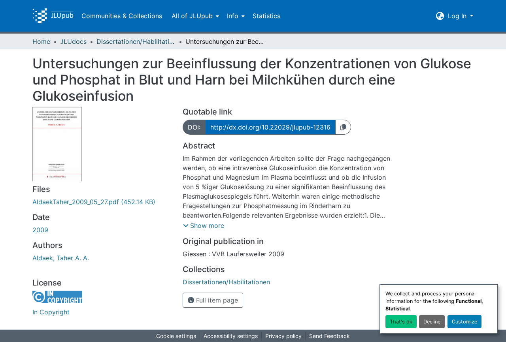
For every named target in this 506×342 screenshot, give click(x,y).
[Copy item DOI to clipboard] (343, 127)
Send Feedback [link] (329, 336)
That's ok (401, 322)
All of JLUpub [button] (192, 16)
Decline (431, 322)
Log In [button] (458, 16)
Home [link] (41, 41)
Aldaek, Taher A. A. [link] (60, 258)
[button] (53, 16)
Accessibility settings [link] (231, 336)
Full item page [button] (216, 300)
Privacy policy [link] (283, 336)
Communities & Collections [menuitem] (121, 16)
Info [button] (232, 16)
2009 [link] (40, 230)
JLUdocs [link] (73, 41)
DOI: (194, 127)
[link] (102, 202)
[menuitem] (194, 16)
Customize (464, 322)
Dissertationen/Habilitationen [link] (136, 41)
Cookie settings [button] (176, 336)
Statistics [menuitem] (266, 16)
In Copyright (51, 312)
